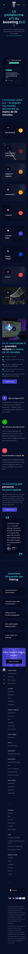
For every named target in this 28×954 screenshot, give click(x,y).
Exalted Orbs (11, 793)
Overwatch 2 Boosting (14, 754)
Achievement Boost (13, 775)
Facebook (10, 867)
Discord (10, 871)
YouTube (10, 858)
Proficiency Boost (12, 772)
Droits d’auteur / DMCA (14, 849)
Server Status (11, 683)
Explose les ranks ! (14, 661)
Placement (11, 677)
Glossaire (10, 819)
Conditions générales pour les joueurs (16, 842)
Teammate (11, 704)
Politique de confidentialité (15, 846)
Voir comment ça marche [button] (14, 36)
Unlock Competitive (13, 768)
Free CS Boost (12, 680)
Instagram (11, 864)
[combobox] (17, 890)
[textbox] (17, 890)
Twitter (10, 874)
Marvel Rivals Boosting (14, 762)
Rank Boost (11, 691)
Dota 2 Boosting (12, 745)
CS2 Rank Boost (12, 673)
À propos (10, 813)
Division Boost (11, 713)
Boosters (10, 826)
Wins (9, 698)
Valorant (9, 526)
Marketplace (11, 783)
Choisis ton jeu (9, 381)
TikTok (9, 861)
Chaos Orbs (11, 786)
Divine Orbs (11, 790)
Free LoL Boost (12, 729)
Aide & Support (12, 829)
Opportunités (11, 823)
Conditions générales (14, 837)
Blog (9, 816)
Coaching (10, 701)
